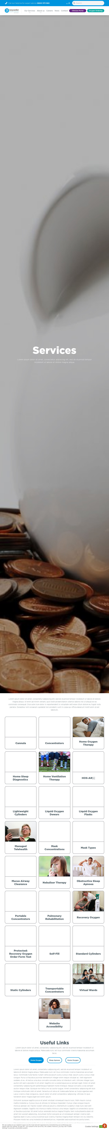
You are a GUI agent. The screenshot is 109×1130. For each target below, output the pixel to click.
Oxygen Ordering (95, 10)
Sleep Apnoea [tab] (54, 1060)
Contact (64, 11)
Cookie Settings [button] (91, 1126)
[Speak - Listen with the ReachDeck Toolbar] (104, 1125)
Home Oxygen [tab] (36, 1060)
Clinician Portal (77, 10)
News (57, 11)
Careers (49, 11)
